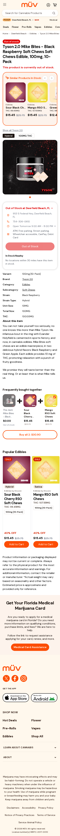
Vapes (37, 27)
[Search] (53, 13)
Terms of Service (46, 815)
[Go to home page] (30, 668)
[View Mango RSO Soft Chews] (50, 400)
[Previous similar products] (45, 78)
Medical (53, 20)
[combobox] (28, 13)
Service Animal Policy (30, 822)
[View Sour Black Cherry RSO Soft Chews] (30, 400)
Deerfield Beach (18, 33)
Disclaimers (13, 807)
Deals (6, 27)
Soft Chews (28, 289)
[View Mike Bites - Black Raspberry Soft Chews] (9, 400)
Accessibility (29, 807)
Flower (15, 27)
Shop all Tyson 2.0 (13, 130)
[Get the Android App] (44, 697)
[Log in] (48, 5)
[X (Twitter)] (6, 678)
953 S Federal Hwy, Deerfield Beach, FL (32, 215)
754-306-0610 (21, 221)
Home (5, 33)
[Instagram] (23, 678)
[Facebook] (15, 678)
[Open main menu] (5, 4)
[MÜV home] (30, 4)
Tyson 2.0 (27, 279)
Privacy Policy (45, 807)
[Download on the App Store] (16, 697)
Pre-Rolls (27, 27)
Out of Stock (30, 246)
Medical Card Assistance (30, 647)
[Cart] (54, 4)
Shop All (37, 736)
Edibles (48, 27)
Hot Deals (10, 720)
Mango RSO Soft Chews (50, 413)
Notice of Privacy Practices (19, 815)
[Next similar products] (51, 78)
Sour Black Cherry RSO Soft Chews (29, 413)
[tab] (30, 197)
